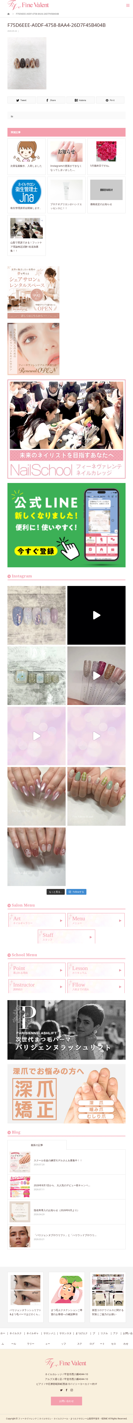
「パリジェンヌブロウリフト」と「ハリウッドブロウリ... (65, 1235)
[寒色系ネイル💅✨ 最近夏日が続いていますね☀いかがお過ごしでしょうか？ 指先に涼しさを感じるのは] (36, 615)
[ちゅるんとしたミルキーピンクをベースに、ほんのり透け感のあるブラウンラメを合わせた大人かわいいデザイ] (36, 856)
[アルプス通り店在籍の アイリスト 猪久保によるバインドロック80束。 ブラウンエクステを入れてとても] (96, 615)
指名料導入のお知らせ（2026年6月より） (56, 1210)
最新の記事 (37, 1145)
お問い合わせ (66, 1401)
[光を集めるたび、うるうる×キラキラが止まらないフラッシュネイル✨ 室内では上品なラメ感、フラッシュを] (96, 675)
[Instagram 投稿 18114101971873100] (36, 736)
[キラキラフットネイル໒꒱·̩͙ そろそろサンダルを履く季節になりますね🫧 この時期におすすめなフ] (36, 675)
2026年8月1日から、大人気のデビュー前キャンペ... (62, 1185)
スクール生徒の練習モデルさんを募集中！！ (58, 1160)
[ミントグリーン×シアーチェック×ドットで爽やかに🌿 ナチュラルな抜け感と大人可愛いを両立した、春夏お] (96, 796)
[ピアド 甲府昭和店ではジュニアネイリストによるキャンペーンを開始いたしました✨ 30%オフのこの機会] (96, 736)
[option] (25, 1297)
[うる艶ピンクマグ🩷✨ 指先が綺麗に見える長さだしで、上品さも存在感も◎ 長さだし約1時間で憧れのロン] (36, 796)
